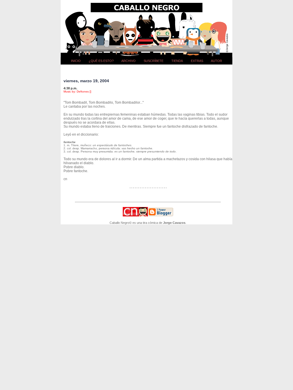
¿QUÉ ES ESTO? (101, 61)
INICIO (76, 61)
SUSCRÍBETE (153, 61)
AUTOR (216, 61)
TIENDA (177, 61)
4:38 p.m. (70, 88)
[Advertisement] (148, 69)
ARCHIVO (128, 61)
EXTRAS (197, 61)
